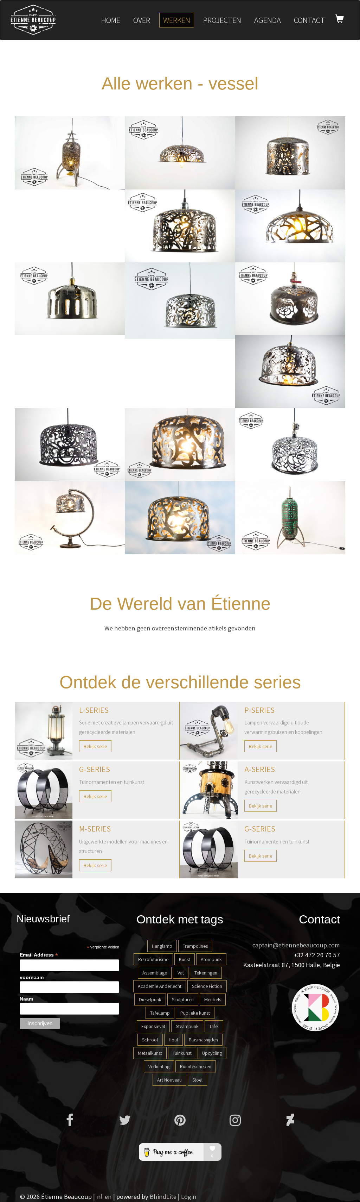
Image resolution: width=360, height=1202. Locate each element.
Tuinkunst (182, 1053)
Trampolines (195, 946)
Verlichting (158, 1066)
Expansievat (153, 1026)
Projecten (222, 20)
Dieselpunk (150, 999)
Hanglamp (162, 946)
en (108, 1196)
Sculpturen (183, 999)
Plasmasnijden (203, 1039)
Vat (181, 973)
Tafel (214, 1026)
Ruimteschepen (195, 1066)
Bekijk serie (95, 746)
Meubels (212, 999)
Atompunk (211, 959)
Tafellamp (160, 1013)
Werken (176, 20)
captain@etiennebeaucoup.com (296, 945)
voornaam (32, 977)
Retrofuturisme (153, 959)
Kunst (184, 959)
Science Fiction (207, 986)
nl (100, 1196)
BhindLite (163, 1196)
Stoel (197, 1080)
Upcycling (212, 1053)
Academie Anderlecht (159, 986)
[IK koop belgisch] (315, 1007)
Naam (26, 999)
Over (141, 20)
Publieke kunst (195, 1013)
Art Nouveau (169, 1080)
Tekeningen (205, 973)
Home (110, 20)
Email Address (39, 955)
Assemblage (154, 973)
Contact (309, 20)
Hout (173, 1039)
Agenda (267, 20)
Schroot (150, 1039)
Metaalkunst (150, 1053)
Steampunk (187, 1026)
